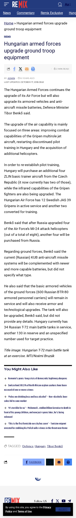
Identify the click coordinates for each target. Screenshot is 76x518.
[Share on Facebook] (14, 69)
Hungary (40, 446)
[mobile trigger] (7, 4)
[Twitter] (57, 501)
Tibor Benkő (55, 446)
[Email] (27, 69)
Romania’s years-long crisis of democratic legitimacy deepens (37, 378)
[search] (60, 4)
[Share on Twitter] (20, 69)
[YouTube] (63, 501)
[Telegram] (69, 501)
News (7, 36)
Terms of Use (25, 511)
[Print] (33, 69)
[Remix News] (19, 4)
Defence (27, 446)
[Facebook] (52, 501)
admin (11, 78)
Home (8, 23)
